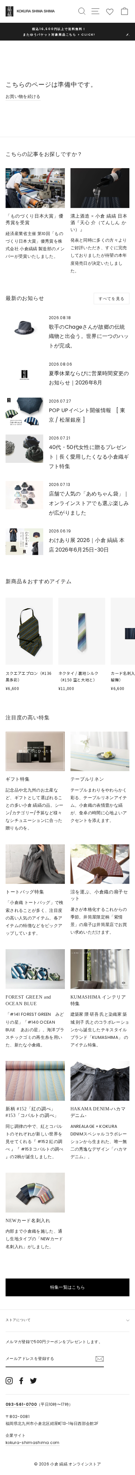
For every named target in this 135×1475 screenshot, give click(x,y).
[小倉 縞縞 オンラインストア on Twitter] (33, 1380)
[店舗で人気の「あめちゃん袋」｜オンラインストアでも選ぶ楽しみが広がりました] (24, 495)
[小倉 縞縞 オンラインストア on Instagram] (9, 1380)
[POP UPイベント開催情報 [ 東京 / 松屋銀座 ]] (24, 412)
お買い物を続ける (23, 96)
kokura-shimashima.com (33, 1442)
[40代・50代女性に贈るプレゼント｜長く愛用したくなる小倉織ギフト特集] (24, 449)
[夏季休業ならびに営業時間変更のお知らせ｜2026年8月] (24, 375)
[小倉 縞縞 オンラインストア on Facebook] (21, 1380)
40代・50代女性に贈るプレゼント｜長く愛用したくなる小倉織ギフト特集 (89, 456)
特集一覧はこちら (67, 1287)
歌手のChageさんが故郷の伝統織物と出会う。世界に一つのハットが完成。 (89, 336)
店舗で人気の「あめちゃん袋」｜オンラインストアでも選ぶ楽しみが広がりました (89, 503)
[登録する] (99, 1359)
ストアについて (18, 1319)
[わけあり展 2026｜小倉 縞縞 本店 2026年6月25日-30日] (24, 541)
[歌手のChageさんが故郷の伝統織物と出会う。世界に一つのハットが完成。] (24, 328)
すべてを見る (112, 298)
